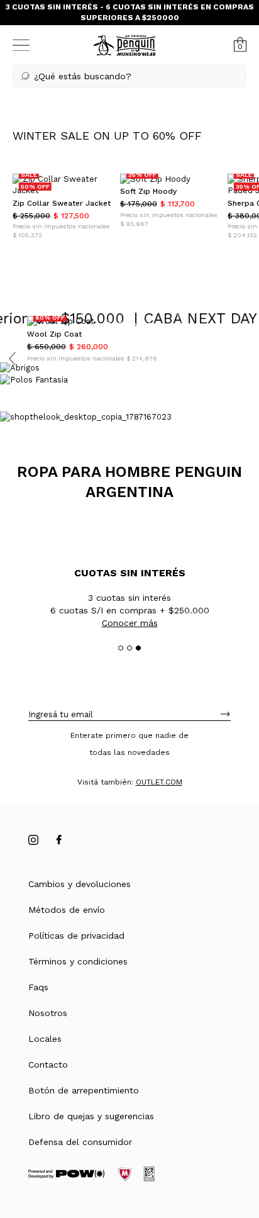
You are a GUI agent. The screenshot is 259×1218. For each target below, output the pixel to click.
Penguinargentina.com (89, 1145)
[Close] (241, 17)
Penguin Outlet (197, 1145)
